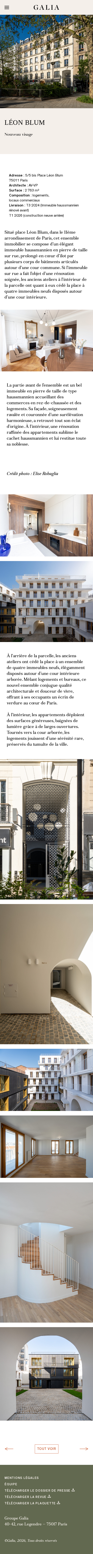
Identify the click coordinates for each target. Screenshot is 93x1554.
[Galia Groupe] (46, 7)
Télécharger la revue (25, 1497)
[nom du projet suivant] (82, 1449)
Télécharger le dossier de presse (37, 1491)
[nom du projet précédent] (10, 1449)
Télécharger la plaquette (30, 1503)
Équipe (11, 1484)
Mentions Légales (22, 1478)
